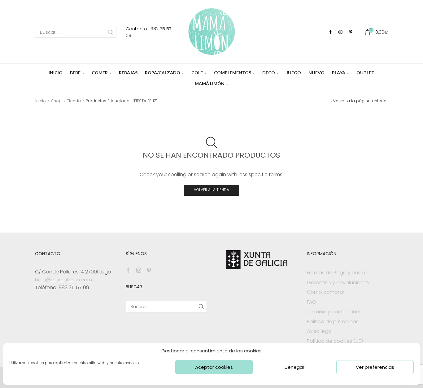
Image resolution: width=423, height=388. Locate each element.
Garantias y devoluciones (338, 282)
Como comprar (325, 292)
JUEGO (293, 72)
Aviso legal (320, 331)
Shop (56, 101)
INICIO (56, 72)
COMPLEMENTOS (232, 72)
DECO (268, 72)
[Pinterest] (351, 32)
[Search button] (111, 32)
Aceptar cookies (214, 367)
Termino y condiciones (334, 311)
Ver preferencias (375, 367)
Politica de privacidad (333, 321)
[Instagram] (340, 32)
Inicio (40, 101)
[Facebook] (331, 32)
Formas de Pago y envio (336, 272)
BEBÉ (75, 72)
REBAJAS (128, 72)
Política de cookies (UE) (335, 341)
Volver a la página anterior (360, 101)
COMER (100, 72)
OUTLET (365, 72)
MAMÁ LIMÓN (210, 83)
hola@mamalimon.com (63, 279)
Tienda (74, 101)
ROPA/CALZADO (162, 72)
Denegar (294, 367)
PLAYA (338, 72)
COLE (197, 72)
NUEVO (316, 72)
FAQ (311, 302)
